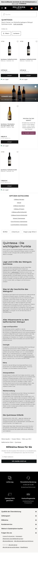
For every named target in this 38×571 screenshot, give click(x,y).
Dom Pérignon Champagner (19, 221)
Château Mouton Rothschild (19, 215)
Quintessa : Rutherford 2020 (28, 59)
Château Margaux (19, 199)
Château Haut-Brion (19, 205)
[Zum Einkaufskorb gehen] (36, 8)
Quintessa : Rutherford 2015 (9, 169)
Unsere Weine (16, 439)
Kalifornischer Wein (7, 442)
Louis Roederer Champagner (19, 224)
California (9, 127)
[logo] (19, 8)
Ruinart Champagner (19, 218)
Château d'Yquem (19, 209)
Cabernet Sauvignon (29, 356)
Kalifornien (3, 60)
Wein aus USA (26, 439)
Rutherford (9, 60)
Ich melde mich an (19, 461)
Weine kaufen (5, 439)
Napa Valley (6, 310)
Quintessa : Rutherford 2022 (9, 59)
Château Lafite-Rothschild (19, 212)
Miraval (19, 202)
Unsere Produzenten (9, 536)
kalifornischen (15, 272)
